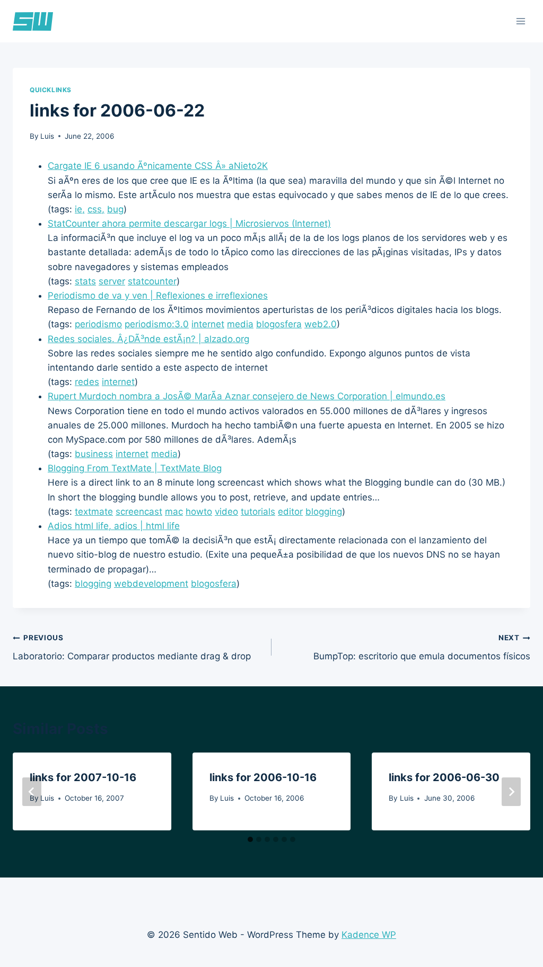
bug (115, 209)
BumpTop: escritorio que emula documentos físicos (421, 647)
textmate (94, 511)
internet (207, 324)
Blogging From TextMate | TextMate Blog (135, 468)
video (226, 511)
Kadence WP (368, 934)
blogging (323, 511)
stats (85, 281)
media (240, 324)
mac (174, 511)
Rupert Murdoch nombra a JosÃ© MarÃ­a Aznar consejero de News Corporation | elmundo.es (246, 396)
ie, (80, 209)
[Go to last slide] (31, 791)
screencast (139, 511)
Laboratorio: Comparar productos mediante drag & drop (132, 647)
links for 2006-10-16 (263, 777)
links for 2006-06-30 (444, 777)
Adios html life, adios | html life (114, 526)
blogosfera (279, 324)
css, (95, 209)
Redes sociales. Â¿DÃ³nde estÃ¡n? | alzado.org (148, 339)
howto (199, 511)
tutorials (258, 511)
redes (87, 382)
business (94, 454)
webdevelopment (151, 583)
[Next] (511, 791)
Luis (47, 136)
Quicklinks (51, 90)
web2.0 (320, 324)
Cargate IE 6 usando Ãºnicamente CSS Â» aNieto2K (158, 165)
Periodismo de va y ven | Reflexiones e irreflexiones (158, 295)
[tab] (250, 839)
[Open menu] (520, 21)
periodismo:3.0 (157, 324)
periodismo (98, 324)
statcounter (152, 281)
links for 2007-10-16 (83, 777)
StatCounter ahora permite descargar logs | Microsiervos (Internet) (189, 223)
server (112, 281)
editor (290, 511)
